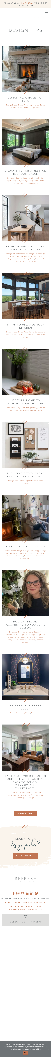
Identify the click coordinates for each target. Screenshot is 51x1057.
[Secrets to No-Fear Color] (25, 676)
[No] (48, 1049)
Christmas (13, 632)
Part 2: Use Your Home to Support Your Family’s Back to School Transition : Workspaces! (25, 782)
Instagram (27, 3)
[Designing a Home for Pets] (25, 68)
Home (8, 903)
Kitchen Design (29, 334)
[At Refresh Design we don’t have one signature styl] (25, 971)
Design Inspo (11, 105)
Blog (21, 906)
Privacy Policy (17, 910)
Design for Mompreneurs (17, 254)
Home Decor (16, 107)
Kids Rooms (40, 795)
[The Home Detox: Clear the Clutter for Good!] (25, 444)
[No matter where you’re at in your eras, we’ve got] (25, 942)
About (16, 903)
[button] (25, 813)
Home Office (28, 795)
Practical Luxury (31, 183)
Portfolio (40, 903)
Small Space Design (25, 798)
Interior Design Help (31, 107)
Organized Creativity (15, 556)
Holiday (10, 637)
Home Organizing (26, 481)
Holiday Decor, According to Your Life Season (25, 624)
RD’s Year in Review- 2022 (25, 546)
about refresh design (13, 551)
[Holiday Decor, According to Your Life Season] (25, 592)
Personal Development (34, 556)
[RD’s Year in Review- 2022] (25, 517)
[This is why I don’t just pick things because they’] (25, 1031)
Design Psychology (20, 181)
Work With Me (33, 906)
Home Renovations (36, 332)
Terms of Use (35, 910)
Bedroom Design (14, 178)
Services (27, 903)
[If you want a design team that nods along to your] (25, 1001)
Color (12, 713)
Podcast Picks (25, 558)
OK (25, 1053)
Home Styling (31, 637)
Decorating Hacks (29, 178)
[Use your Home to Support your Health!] (25, 371)
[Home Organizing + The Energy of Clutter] (25, 217)
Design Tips (23, 105)
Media (13, 906)
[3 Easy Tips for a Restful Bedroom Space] (25, 141)
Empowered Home (36, 105)
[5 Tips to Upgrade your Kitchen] (25, 295)
